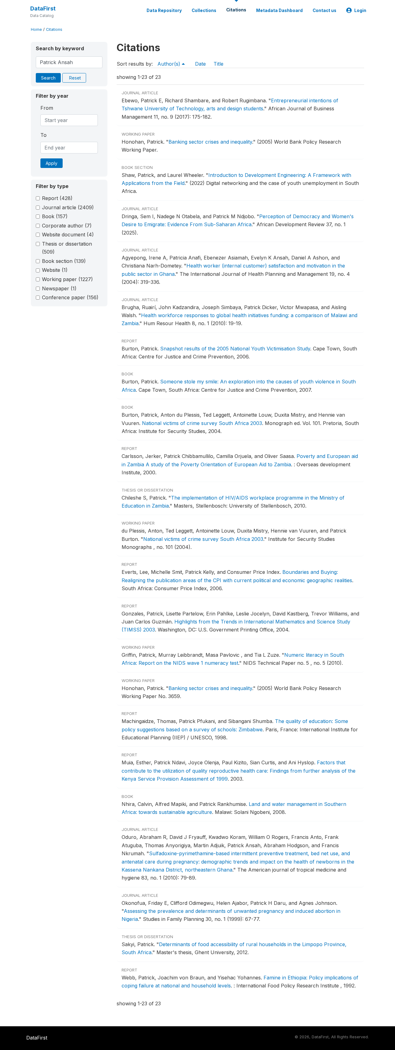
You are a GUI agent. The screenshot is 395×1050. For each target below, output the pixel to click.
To (43, 135)
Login (360, 10)
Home (36, 29)
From (46, 108)
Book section (64, 261)
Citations (236, 9)
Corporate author (67, 226)
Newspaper (59, 288)
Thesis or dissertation (67, 248)
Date (200, 64)
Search (48, 77)
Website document (68, 234)
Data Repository (164, 10)
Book (55, 216)
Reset (75, 77)
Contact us (324, 10)
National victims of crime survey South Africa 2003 (202, 423)
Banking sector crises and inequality (210, 142)
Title (218, 64)
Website (55, 270)
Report (57, 198)
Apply (51, 163)
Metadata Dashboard (279, 10)
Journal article (68, 207)
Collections (204, 10)
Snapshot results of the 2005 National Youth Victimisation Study (235, 348)
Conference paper (70, 297)
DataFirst (43, 8)
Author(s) (169, 64)
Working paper (67, 279)
